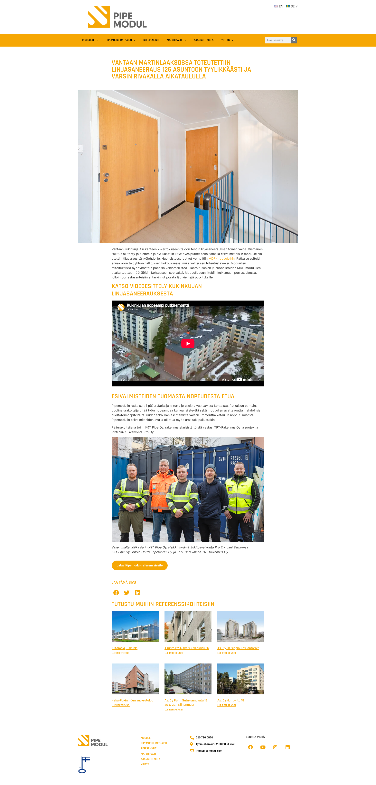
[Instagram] (275, 747)
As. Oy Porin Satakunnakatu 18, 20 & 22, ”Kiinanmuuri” (186, 702)
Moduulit (88, 40)
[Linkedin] (287, 747)
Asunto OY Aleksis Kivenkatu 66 (186, 648)
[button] (116, 592)
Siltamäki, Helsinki (124, 648)
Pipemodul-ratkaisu (119, 40)
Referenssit (151, 40)
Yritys (225, 40)
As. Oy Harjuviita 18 (230, 700)
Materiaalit (174, 40)
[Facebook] (250, 747)
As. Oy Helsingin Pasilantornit (238, 648)
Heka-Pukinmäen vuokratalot (132, 700)
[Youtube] (263, 747)
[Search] (294, 40)
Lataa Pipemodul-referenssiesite (140, 565)
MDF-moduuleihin (222, 258)
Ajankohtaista (203, 40)
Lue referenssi (121, 653)
